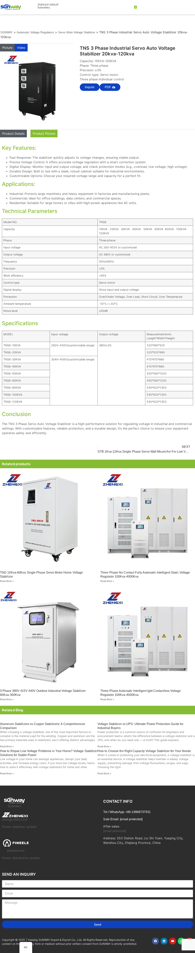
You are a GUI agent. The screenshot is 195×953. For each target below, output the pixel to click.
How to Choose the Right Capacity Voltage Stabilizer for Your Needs (144, 751)
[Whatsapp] (181, 941)
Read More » (7, 581)
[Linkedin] (164, 941)
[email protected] (114, 831)
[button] (135, 7)
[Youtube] (172, 941)
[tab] (7, 47)
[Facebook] (155, 941)
